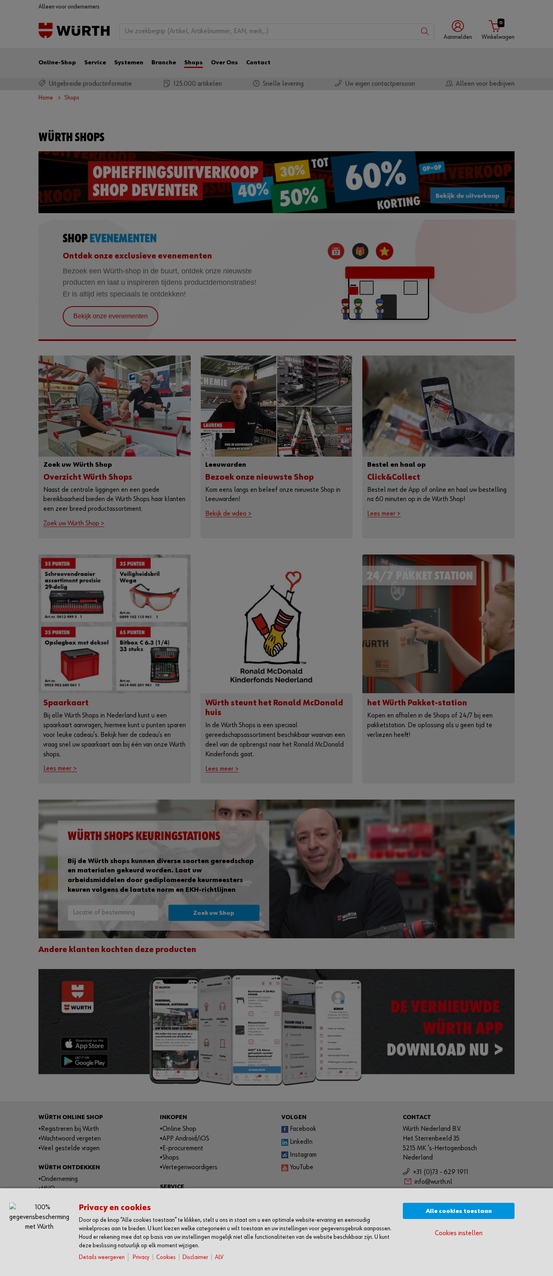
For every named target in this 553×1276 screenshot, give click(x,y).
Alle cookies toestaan (459, 1211)
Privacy (141, 1257)
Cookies (166, 1257)
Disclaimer (195, 1257)
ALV (219, 1257)
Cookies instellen (459, 1233)
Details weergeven (102, 1257)
